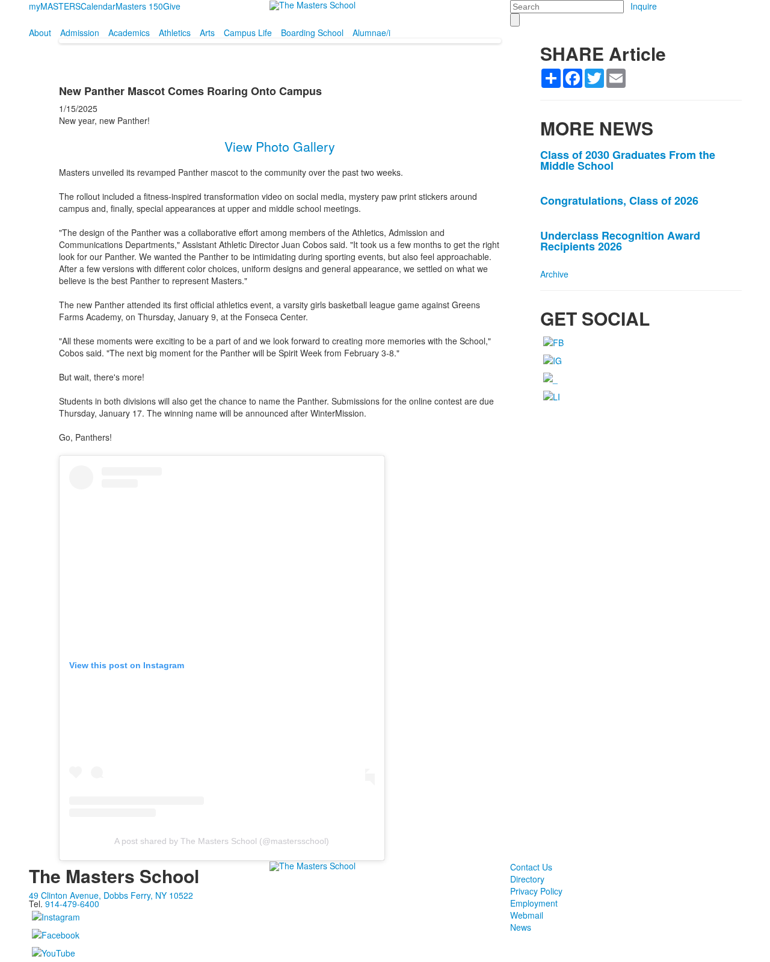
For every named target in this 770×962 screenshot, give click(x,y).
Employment (534, 903)
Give (171, 6)
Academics (129, 32)
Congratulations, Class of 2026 (619, 200)
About (40, 32)
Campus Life (248, 32)
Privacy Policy (536, 891)
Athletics (175, 32)
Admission (79, 32)
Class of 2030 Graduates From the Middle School (627, 160)
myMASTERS (55, 6)
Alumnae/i (371, 32)
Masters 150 (139, 6)
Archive (554, 274)
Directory (527, 879)
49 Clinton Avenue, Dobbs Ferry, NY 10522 (111, 895)
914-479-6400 (72, 904)
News (520, 927)
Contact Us (531, 867)
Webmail (526, 915)
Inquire (643, 6)
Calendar (98, 6)
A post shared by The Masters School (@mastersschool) (221, 841)
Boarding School (312, 32)
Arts (207, 32)
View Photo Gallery (279, 146)
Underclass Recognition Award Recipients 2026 (620, 241)
